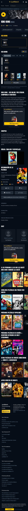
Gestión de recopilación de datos (19, 411)
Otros (2, 78)
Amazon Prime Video (6, 451)
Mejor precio (7, 55)
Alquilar (5, 39)
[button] (6, 322)
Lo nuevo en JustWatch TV (7, 471)
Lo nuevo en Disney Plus (7, 469)
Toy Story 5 (4, 486)
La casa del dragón (6, 434)
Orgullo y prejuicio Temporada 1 (9, 500)
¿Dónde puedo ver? (7, 29)
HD (20, 55)
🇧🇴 (23, 51)
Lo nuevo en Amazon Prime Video (9, 465)
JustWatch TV (5, 456)
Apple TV (4, 452)
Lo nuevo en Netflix (6, 463)
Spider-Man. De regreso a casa (8, 425)
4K (17, 55)
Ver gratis (18, 29)
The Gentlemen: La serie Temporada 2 (10, 492)
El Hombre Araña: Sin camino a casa (10, 421)
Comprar (2, 68)
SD (23, 55)
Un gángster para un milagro (8, 478)
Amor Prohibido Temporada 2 (8, 496)
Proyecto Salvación (6, 423)
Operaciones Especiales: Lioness (9, 440)
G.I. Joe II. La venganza (6, 484)
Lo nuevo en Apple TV (6, 467)
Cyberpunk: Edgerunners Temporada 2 (10, 498)
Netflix (3, 449)
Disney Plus (4, 454)
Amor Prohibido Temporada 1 (8, 494)
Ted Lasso (4, 438)
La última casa (5, 427)
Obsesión (4, 419)
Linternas (4, 442)
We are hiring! (6, 411)
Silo (2, 436)
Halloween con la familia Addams (9, 482)
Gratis (13, 55)
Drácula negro (5, 480)
